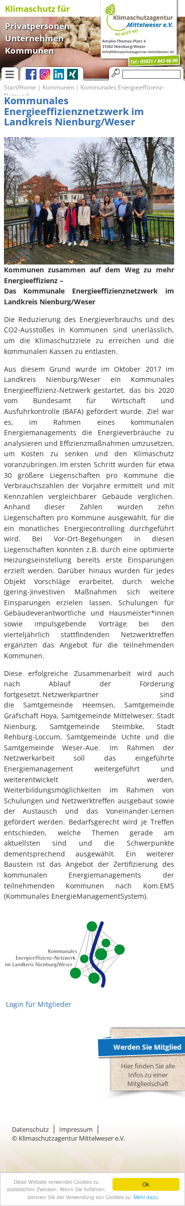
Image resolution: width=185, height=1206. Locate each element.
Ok (146, 1184)
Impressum (76, 1129)
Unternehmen (34, 37)
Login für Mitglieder (38, 1004)
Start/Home (20, 87)
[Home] (136, 34)
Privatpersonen (37, 24)
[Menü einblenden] (10, 73)
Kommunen (29, 49)
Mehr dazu (146, 1197)
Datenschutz (30, 1129)
